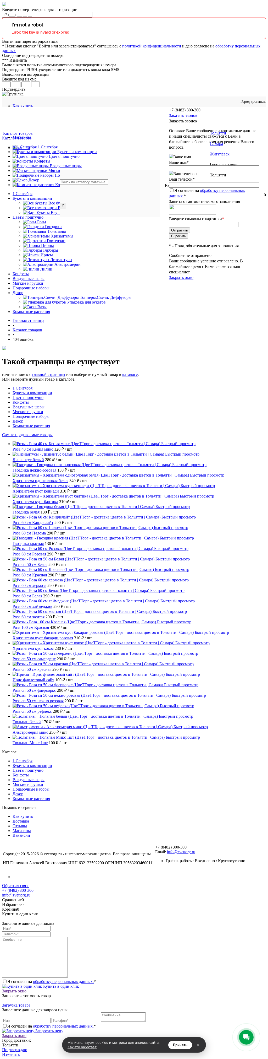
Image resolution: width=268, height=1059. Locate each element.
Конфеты (21, 402)
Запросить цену (48, 1031)
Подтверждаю (14, 1049)
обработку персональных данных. (63, 981)
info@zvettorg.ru (181, 852)
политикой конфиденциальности (151, 46)
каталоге (130, 374)
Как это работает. (82, 1047)
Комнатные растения (31, 426)
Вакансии (21, 835)
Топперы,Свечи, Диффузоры (105, 297)
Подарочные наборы (31, 416)
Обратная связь (15, 885)
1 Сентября (22, 388)
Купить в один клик (60, 986)
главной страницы (48, 374)
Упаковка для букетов (86, 302)
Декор (18, 421)
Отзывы (20, 826)
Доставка (21, 821)
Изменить (11, 1054)
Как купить (23, 106)
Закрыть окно (181, 277)
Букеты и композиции (32, 393)
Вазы (42, 307)
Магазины (22, 830)
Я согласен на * (51, 981)
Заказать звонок (183, 115)
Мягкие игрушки (28, 411)
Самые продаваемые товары (27, 435)
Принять (180, 1045)
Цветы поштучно (28, 397)
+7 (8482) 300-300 (18, 890)
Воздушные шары (28, 407)
